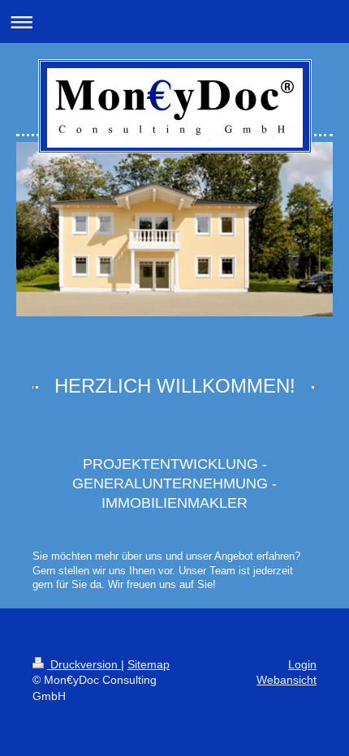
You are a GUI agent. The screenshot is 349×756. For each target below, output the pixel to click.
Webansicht (286, 679)
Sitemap (148, 664)
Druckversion (84, 664)
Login (302, 664)
